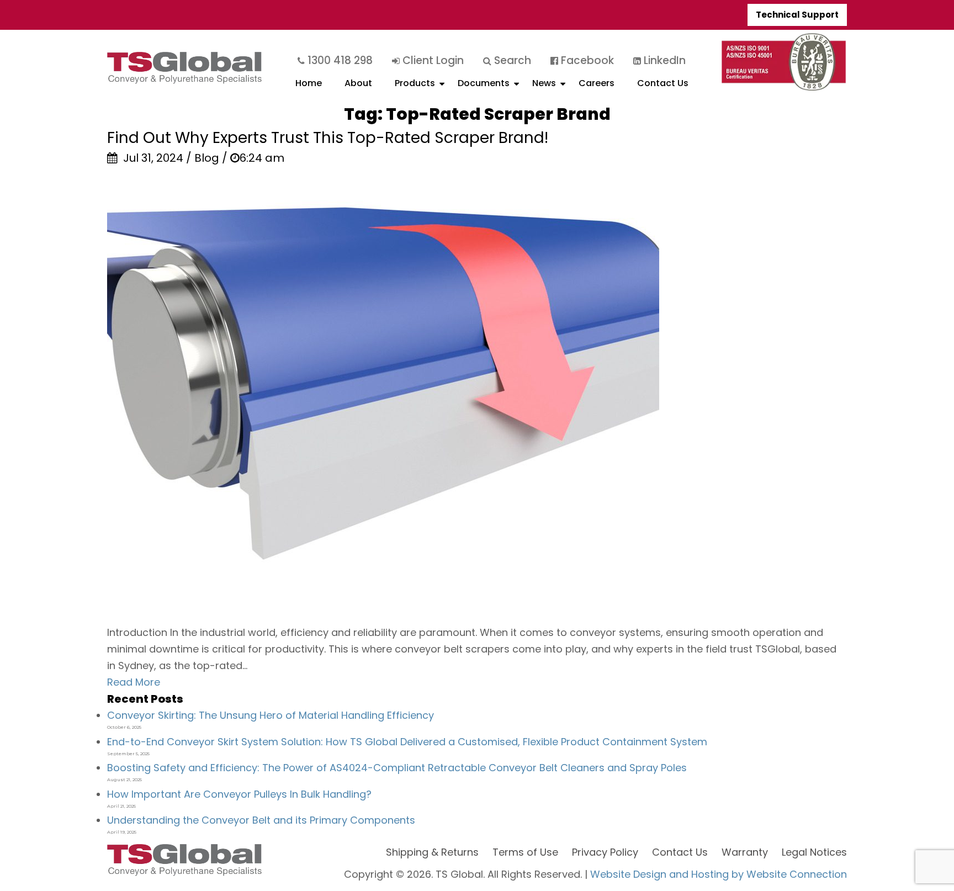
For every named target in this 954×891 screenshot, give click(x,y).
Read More (133, 682)
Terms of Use (525, 852)
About (358, 83)
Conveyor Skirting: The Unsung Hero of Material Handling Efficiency (270, 715)
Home (308, 83)
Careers (596, 83)
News (544, 83)
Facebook (586, 60)
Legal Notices (814, 852)
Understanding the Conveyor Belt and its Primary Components (261, 820)
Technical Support (797, 14)
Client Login (432, 60)
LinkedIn (663, 60)
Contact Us (662, 83)
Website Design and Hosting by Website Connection (718, 874)
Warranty (745, 852)
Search (511, 60)
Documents (484, 83)
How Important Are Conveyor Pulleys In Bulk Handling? (239, 794)
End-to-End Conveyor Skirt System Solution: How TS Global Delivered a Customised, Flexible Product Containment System (407, 742)
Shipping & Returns (432, 852)
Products (415, 83)
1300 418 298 (339, 60)
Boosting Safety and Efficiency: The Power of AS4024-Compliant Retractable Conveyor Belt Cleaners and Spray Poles (397, 768)
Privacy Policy (605, 852)
